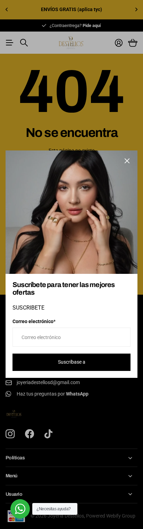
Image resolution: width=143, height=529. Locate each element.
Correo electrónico (34, 321)
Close (127, 160)
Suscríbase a (71, 362)
